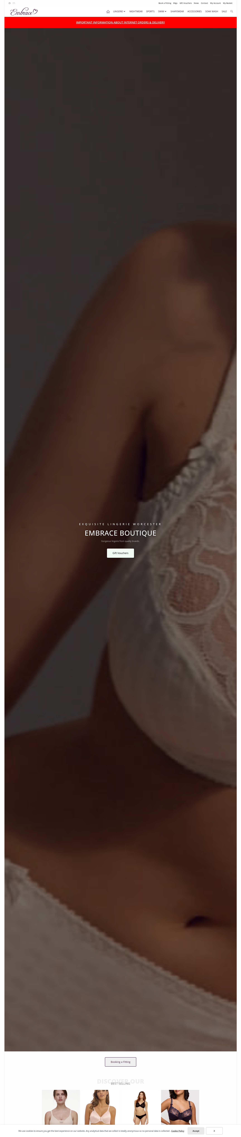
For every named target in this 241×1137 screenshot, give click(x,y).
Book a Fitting (165, 3)
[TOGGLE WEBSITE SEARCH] (232, 11)
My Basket (227, 3)
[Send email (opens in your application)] (14, 3)
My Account (215, 3)
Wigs (175, 3)
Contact (204, 3)
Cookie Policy (177, 1130)
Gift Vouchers (186, 3)
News (196, 3)
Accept (196, 1130)
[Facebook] (10, 3)
